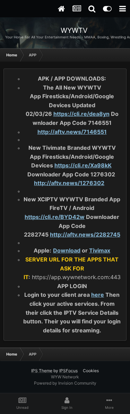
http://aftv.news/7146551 (72, 131)
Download (66, 250)
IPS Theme (41, 370)
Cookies (91, 370)
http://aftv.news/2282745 (85, 234)
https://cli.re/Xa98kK (83, 165)
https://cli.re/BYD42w (55, 216)
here (97, 294)
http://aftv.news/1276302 (69, 183)
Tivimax (99, 250)
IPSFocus (68, 370)
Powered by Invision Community (65, 383)
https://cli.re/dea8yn (81, 113)
